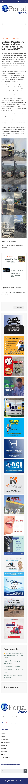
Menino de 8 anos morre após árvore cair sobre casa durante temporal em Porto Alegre (14, 671)
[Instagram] (20, 1)
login (14, 292)
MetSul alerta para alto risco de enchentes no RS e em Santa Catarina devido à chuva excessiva (14, 661)
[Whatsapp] (23, 1)
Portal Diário (8, 38)
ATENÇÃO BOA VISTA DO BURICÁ (12, 666)
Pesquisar (6, 304)
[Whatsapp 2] (25, 1)
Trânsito (17, 38)
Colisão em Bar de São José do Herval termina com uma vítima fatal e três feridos (17, 272)
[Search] (25, 771)
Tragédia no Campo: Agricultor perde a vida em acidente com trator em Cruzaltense (11, 259)
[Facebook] (17, 1)
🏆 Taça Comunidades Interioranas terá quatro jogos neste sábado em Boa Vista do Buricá (13, 655)
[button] (2, 1)
